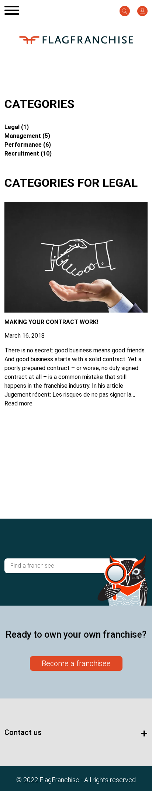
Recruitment (21, 153)
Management (22, 135)
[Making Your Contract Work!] (76, 307)
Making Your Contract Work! (51, 321)
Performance (23, 144)
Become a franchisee (76, 663)
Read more (18, 403)
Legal (12, 126)
